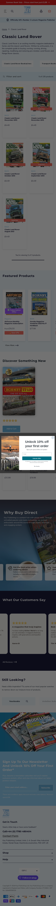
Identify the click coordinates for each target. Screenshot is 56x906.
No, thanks (37, 466)
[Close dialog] (53, 437)
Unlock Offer (37, 458)
